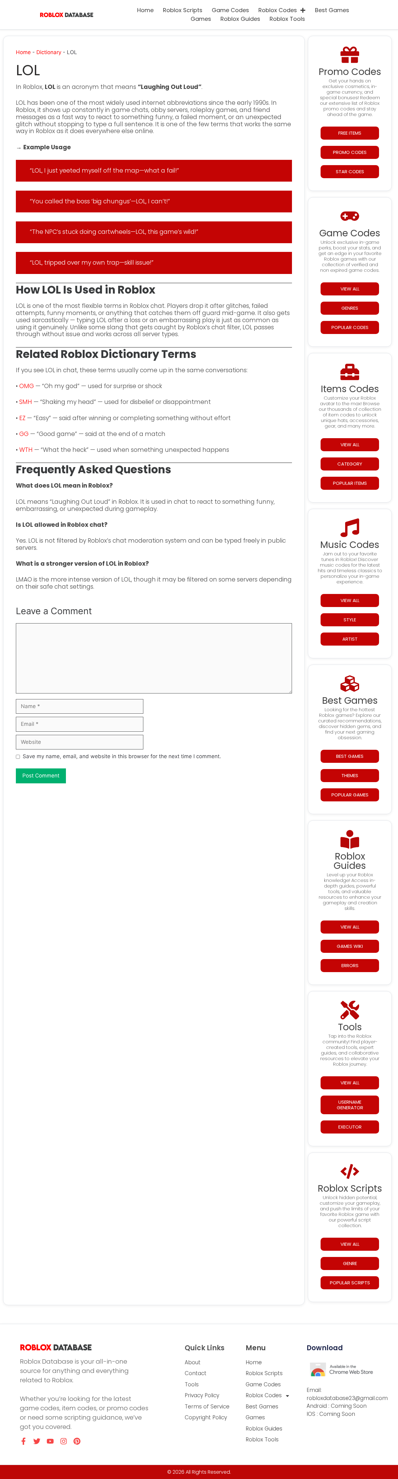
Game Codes (230, 10)
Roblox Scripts (182, 10)
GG (24, 434)
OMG (26, 386)
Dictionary (48, 52)
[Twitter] (36, 1441)
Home (145, 10)
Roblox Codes (277, 10)
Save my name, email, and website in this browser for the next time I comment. (122, 756)
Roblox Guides (240, 19)
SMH (25, 402)
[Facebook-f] (23, 1441)
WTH (26, 450)
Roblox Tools (287, 19)
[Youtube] (50, 1441)
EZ (22, 418)
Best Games (332, 10)
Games (201, 19)
